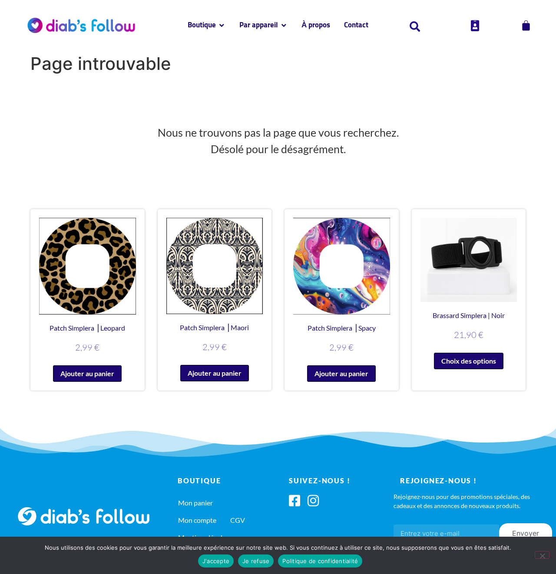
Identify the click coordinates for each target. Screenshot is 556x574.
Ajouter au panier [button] (87, 373)
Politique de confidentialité (320, 561)
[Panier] (526, 25)
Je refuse (255, 561)
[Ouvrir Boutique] (221, 25)
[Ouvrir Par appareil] (284, 25)
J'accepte (215, 561)
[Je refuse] (542, 555)
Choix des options (468, 361)
